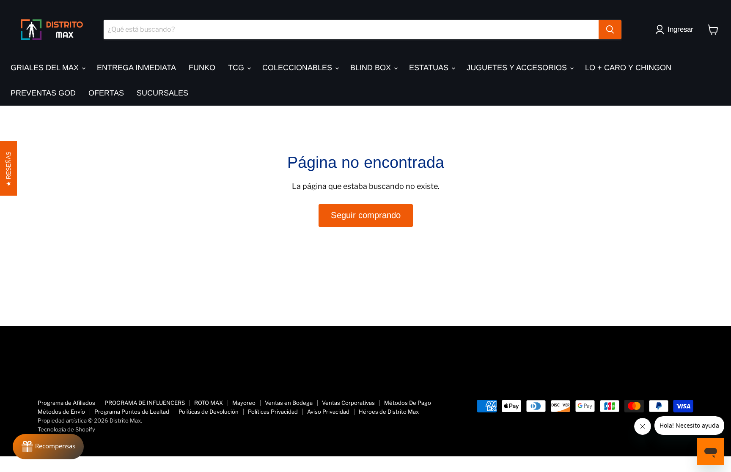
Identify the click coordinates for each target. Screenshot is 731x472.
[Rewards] (48, 446)
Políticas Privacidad (273, 411)
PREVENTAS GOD (43, 93)
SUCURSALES (162, 93)
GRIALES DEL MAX (46, 67)
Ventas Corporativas (348, 402)
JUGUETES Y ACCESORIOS (518, 67)
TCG (237, 67)
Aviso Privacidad (328, 411)
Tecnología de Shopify (66, 429)
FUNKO (202, 67)
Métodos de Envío (61, 411)
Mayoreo (244, 402)
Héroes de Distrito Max (389, 411)
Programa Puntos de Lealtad (131, 411)
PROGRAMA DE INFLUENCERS (144, 402)
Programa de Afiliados (66, 402)
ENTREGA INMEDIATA (136, 67)
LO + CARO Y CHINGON (628, 67)
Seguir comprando (366, 215)
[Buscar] (610, 29)
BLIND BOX (371, 67)
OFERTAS (106, 93)
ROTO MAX (208, 402)
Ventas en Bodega (289, 402)
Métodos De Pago (407, 402)
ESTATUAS (430, 67)
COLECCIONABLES (298, 67)
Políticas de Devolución (209, 411)
